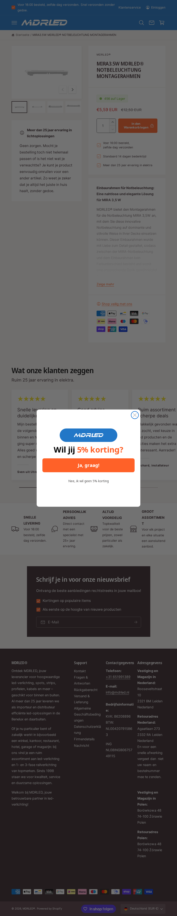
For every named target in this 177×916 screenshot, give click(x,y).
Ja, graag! (88, 465)
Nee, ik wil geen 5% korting (88, 481)
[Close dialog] (135, 415)
